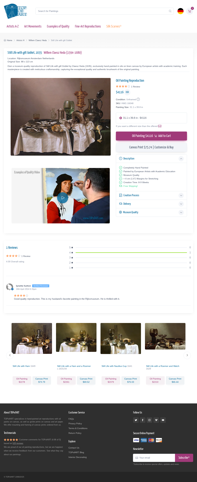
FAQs (71, 419)
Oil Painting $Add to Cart (151, 136)
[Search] (170, 11)
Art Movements (32, 26)
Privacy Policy (75, 423)
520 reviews (18, 443)
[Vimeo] (156, 420)
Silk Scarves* (113, 26)
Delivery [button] (127, 203)
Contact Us (73, 447)
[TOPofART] (15, 11)
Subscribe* (184, 457)
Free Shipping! (130, 186)
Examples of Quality (58, 26)
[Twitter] (136, 420)
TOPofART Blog (76, 452)
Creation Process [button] (131, 195)
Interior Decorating (77, 457)
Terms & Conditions (77, 428)
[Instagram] (149, 420)
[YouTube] (163, 420)
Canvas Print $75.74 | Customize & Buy (151, 147)
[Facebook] (142, 420)
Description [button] (128, 158)
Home (9, 40)
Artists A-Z (13, 26)
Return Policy (74, 433)
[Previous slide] (10, 355)
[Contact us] (160, 126)
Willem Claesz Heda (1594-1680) (63, 52)
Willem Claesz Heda (38, 40)
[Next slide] (187, 355)
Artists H (20, 40)
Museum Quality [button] (130, 212)
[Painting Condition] (138, 99)
